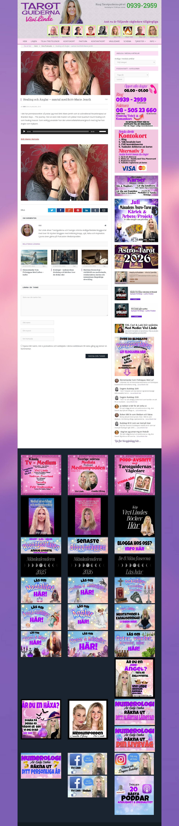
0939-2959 (142, 5)
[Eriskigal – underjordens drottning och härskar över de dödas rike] (64, 258)
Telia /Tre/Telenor (50, 41)
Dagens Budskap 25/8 (129, 397)
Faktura (83, 41)
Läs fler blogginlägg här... (128, 441)
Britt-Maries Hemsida (30, 139)
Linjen (34, 41)
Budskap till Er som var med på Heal (135, 423)
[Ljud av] (97, 127)
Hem (25, 41)
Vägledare (114, 41)
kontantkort (98, 41)
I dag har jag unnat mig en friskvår (134, 431)
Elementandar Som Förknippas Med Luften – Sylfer (33, 272)
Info (152, 41)
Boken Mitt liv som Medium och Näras (136, 414)
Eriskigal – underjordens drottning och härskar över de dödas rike (64, 272)
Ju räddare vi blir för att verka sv (133, 406)
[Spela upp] (24, 131)
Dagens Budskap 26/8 (129, 388)
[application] (64, 131)
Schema (127, 41)
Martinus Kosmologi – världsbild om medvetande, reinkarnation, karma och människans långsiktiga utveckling (94, 275)
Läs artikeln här (143, 384)
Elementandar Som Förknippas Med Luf (136, 380)
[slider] (103, 131)
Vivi (24, 107)
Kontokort (69, 41)
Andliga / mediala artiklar (124, 58)
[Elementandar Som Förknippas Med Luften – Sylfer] (34, 258)
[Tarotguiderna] (52, 11)
